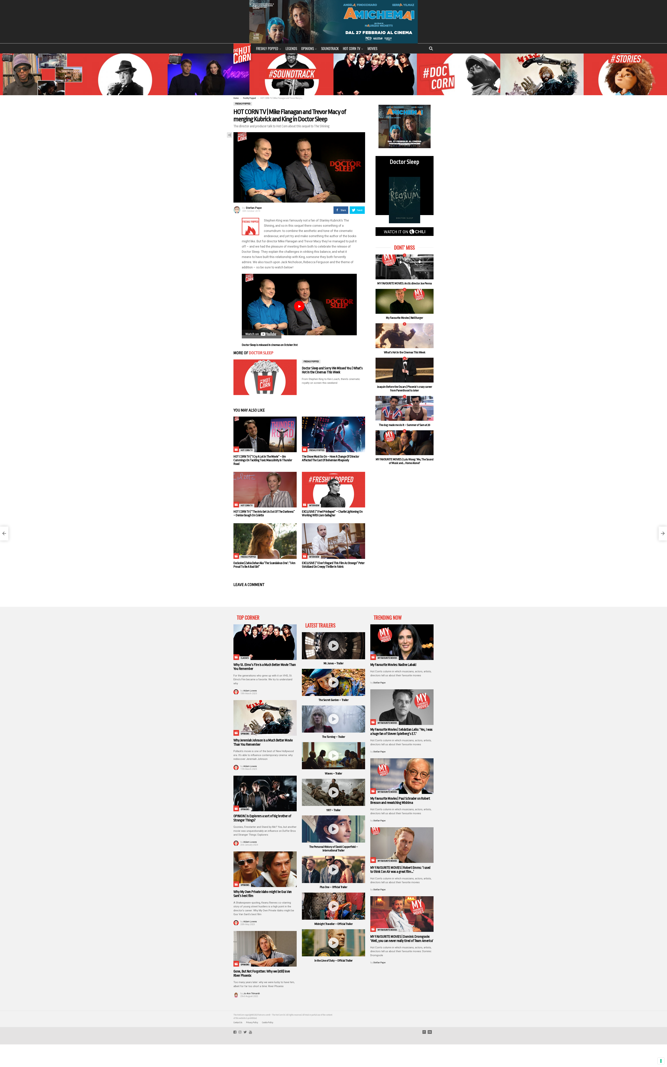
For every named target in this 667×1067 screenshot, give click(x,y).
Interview (314, 505)
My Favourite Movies (387, 658)
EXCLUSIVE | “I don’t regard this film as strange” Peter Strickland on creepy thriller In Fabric (333, 564)
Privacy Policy (252, 1022)
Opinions (307, 48)
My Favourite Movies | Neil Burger (404, 317)
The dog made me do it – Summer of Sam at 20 (404, 425)
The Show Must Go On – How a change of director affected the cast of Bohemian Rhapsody (330, 458)
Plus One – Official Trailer (333, 887)
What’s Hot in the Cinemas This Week (404, 352)
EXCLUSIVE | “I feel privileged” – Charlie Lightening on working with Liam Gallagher (332, 513)
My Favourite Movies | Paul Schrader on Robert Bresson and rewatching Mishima (400, 801)
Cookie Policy (267, 1022)
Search (431, 48)
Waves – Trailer (333, 773)
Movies (372, 48)
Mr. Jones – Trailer (333, 663)
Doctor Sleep (261, 353)
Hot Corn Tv (351, 48)
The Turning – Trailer (333, 736)
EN (430, 1032)
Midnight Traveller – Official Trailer (333, 924)
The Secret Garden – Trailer (334, 700)
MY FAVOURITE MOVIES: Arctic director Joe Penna (404, 283)
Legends (291, 48)
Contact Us (237, 1022)
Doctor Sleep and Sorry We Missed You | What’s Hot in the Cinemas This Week (332, 370)
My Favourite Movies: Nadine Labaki (393, 665)
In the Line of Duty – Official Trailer (333, 960)
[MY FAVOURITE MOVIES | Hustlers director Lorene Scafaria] (4, 533)
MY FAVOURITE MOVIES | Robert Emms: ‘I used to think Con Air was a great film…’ (400, 870)
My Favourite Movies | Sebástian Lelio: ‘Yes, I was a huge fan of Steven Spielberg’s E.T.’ (401, 732)
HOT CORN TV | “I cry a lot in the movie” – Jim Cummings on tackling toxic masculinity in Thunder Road (262, 460)
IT (424, 1032)
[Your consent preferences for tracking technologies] (661, 1061)
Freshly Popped (267, 48)
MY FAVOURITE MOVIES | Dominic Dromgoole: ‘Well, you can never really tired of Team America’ (401, 939)
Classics (245, 658)
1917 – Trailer (333, 810)
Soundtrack (330, 48)
